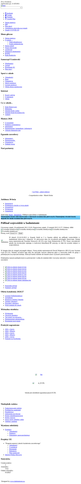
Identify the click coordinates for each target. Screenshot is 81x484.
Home (11, 215)
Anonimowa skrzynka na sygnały (16, 28)
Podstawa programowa (12, 125)
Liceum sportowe (11, 85)
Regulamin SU (10, 67)
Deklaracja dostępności (12, 51)
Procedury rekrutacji (12, 303)
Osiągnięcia (9, 81)
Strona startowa (10, 22)
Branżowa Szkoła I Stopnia (14, 299)
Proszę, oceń (5, 233)
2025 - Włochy (10, 335)
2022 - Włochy (10, 331)
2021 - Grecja (9, 329)
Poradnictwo (9, 412)
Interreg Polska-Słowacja (13, 455)
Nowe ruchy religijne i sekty (14, 419)
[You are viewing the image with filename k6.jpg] (15, 273)
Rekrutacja (12, 451)
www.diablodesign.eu (17, 481)
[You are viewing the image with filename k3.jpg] (15, 267)
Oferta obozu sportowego (13, 87)
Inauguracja (9, 203)
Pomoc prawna (10, 418)
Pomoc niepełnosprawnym (14, 416)
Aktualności (9, 77)
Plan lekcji (8, 26)
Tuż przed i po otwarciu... (13, 317)
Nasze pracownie (11, 48)
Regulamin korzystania (12, 321)
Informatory (9, 126)
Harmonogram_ (10, 140)
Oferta (7, 99)
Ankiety (7, 114)
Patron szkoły (9, 46)
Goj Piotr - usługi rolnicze (41, 192)
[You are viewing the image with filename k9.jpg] (15, 278)
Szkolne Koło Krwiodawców (15, 113)
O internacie (9, 97)
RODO (7, 53)
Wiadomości (9, 63)
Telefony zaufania (11, 421)
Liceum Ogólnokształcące (13, 296)
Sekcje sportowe (10, 83)
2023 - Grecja (9, 333)
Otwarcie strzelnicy (11, 315)
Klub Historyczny (11, 107)
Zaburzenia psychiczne (12, 414)
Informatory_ (9, 138)
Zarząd (7, 65)
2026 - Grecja (9, 337)
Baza (6, 79)
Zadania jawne (10, 144)
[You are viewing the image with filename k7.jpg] (15, 274)
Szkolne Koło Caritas (12, 111)
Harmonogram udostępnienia (14, 319)
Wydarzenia (9, 209)
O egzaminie (9, 123)
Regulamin (13, 449)
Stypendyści (9, 207)
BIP (6, 24)
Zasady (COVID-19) (12, 30)
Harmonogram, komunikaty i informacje (18, 128)
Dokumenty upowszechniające (19, 435)
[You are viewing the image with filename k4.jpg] (15, 269)
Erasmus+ (8, 429)
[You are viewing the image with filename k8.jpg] (15, 276)
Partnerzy (12, 433)
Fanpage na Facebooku (13, 339)
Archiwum (8, 49)
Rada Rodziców (10, 55)
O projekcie (13, 447)
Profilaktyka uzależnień (13, 410)
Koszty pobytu (10, 95)
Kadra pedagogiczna (16, 44)
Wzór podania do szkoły (13, 305)
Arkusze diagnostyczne (13, 130)
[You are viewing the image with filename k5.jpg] (15, 271)
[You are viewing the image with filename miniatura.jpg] (18, 280)
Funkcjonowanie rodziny (13, 408)
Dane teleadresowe (15, 42)
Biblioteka (8, 109)
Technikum (9, 298)
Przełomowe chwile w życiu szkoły (17, 205)
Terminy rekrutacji (11, 301)
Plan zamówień (14, 453)
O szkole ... (9, 40)
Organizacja (9, 142)
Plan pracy (8, 69)
